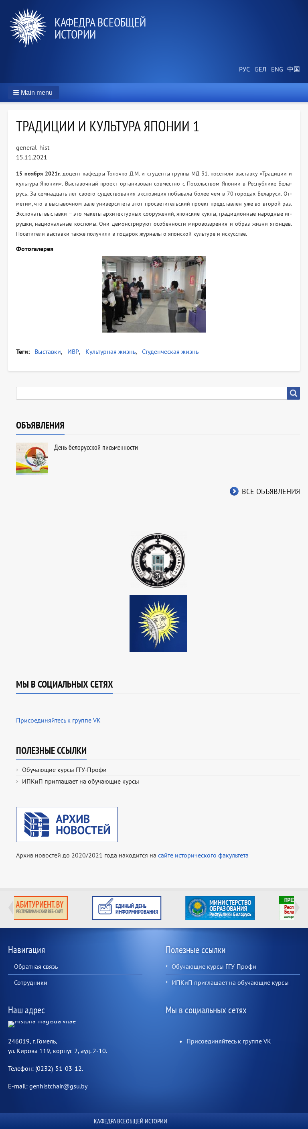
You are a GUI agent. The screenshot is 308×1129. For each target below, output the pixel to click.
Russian (244, 69)
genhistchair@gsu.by (58, 1086)
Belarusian (260, 69)
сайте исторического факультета (203, 855)
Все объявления (271, 491)
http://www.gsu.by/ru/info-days (60, 908)
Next (297, 907)
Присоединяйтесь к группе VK (58, 720)
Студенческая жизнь (170, 351)
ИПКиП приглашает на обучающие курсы (80, 781)
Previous (11, 907)
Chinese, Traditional (292, 69)
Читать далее (247, 908)
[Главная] (31, 28)
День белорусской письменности (96, 447)
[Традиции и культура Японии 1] (154, 294)
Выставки (47, 351)
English (276, 69)
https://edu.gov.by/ (154, 908)
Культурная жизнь (110, 351)
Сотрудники (30, 982)
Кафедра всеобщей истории (100, 28)
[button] (33, 92)
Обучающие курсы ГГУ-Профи (64, 770)
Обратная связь (36, 966)
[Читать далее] (247, 908)
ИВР (73, 351)
